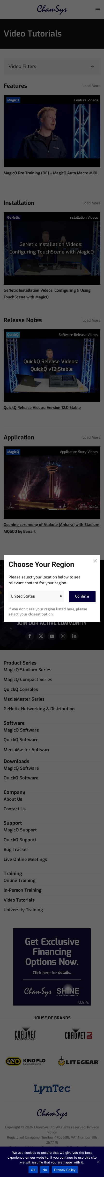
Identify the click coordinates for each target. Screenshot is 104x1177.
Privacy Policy (64, 1170)
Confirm (82, 596)
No (45, 1170)
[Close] (95, 560)
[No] (98, 1161)
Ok (33, 1170)
